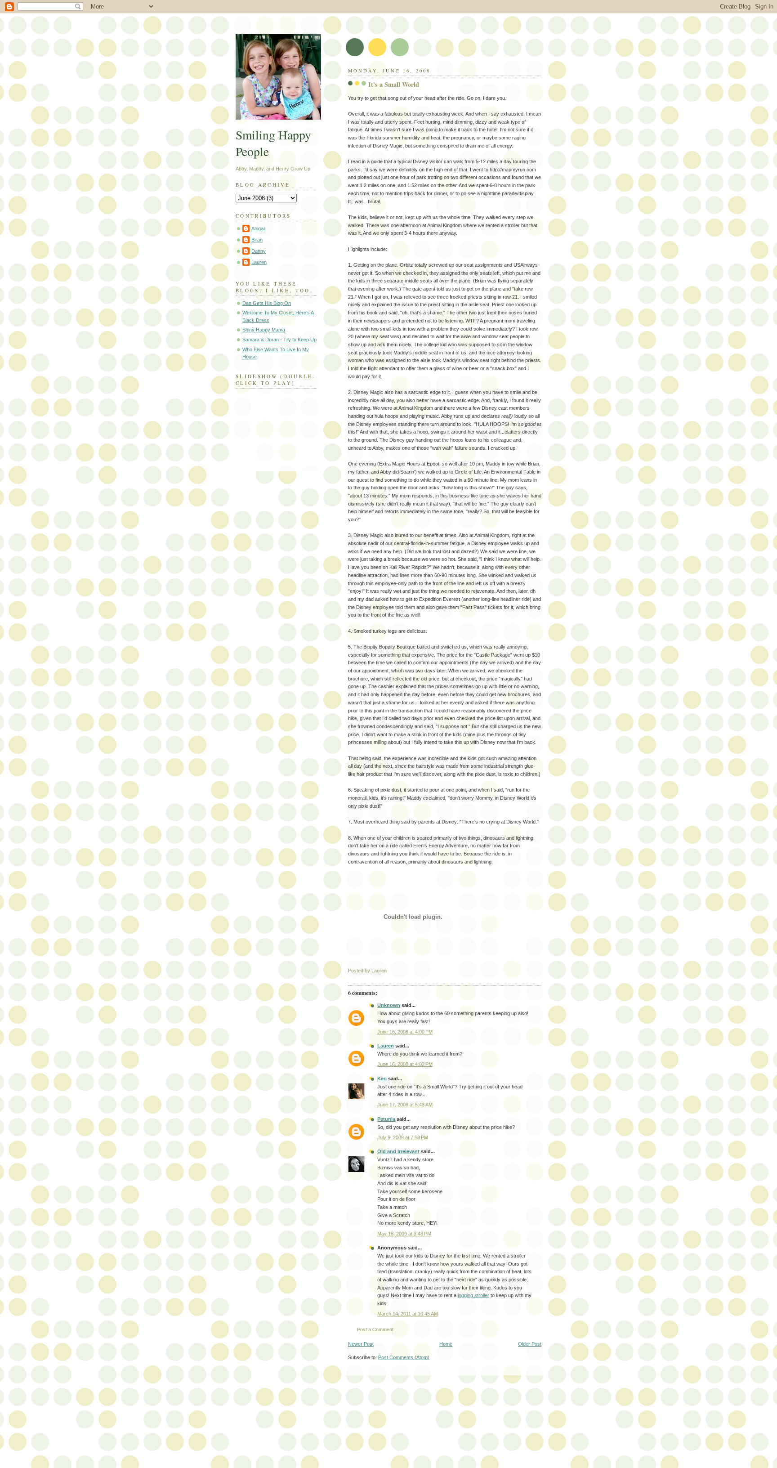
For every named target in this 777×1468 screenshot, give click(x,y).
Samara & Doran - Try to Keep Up (279, 339)
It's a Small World (393, 84)
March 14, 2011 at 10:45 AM (407, 1313)
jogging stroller (473, 1295)
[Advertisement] (336, 1411)
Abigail (258, 228)
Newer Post (361, 1344)
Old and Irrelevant (398, 1151)
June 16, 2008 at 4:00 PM (405, 1031)
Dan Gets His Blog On (266, 303)
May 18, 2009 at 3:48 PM (404, 1233)
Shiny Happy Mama (263, 329)
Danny (258, 251)
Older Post (529, 1344)
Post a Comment (375, 1329)
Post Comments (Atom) (403, 1357)
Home (445, 1344)
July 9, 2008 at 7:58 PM (402, 1137)
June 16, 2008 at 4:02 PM (405, 1064)
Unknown (388, 1005)
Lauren (385, 1045)
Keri (382, 1078)
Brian (257, 239)
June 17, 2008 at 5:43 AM (405, 1104)
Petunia (386, 1119)
